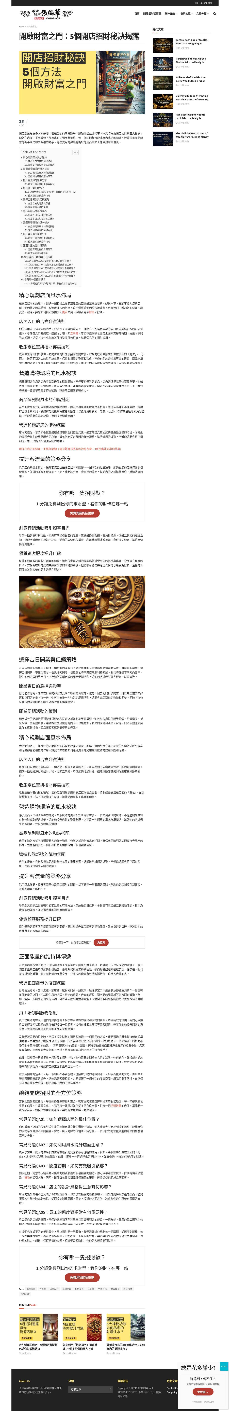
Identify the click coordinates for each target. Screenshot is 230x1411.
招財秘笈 (79, 1289)
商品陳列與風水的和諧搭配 (41, 172)
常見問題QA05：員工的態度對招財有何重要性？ (52, 275)
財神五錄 (170, 13)
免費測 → (203, 1392)
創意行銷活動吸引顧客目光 (41, 184)
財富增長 (115, 1289)
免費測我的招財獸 (82, 513)
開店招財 (127, 1289)
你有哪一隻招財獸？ (33, 188)
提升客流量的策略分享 (35, 180)
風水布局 (25, 1294)
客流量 (42, 1289)
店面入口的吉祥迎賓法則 (40, 161)
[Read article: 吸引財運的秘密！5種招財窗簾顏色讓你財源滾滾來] (38, 1327)
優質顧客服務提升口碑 (39, 195)
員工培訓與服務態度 (38, 253)
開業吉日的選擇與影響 (39, 203)
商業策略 (31, 1289)
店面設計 (54, 1289)
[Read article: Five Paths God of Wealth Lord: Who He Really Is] (163, 120)
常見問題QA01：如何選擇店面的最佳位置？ (50, 260)
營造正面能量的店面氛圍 (40, 249)
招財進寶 (116, 1105)
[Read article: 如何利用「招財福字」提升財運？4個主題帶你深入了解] (82, 1327)
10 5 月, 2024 (114, 1353)
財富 (91, 312)
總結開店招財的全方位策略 (38, 257)
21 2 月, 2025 (70, 1353)
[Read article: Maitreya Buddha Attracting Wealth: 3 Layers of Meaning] (163, 101)
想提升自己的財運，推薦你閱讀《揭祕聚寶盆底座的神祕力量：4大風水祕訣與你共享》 (71, 449)
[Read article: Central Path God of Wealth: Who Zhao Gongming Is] (163, 45)
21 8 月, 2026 (183, 48)
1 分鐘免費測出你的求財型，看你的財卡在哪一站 (52, 191)
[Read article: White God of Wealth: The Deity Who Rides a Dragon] (163, 83)
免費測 (101, 942)
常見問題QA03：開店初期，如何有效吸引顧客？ (52, 268)
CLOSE (224, 1366)
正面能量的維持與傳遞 (35, 245)
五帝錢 (74, 333)
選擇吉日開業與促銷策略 (36, 199)
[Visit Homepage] (49, 13)
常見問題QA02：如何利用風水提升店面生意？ (51, 264)
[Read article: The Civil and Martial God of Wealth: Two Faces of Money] (163, 139)
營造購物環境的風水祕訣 (36, 168)
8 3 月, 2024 (26, 1353)
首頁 (137, 13)
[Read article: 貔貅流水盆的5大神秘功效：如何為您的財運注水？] (126, 1327)
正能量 (91, 1289)
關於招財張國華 (152, 13)
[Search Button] (214, 13)
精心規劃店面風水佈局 (35, 157)
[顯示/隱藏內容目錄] (74, 152)
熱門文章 (185, 13)
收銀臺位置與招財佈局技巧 (41, 164)
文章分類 (201, 13)
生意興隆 (102, 1289)
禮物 (27, 1177)
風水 (65, 312)
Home (21, 26)
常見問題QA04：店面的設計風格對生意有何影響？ (53, 272)
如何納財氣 (32, 26)
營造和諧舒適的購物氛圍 (40, 176)
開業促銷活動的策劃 (38, 207)
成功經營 (66, 1289)
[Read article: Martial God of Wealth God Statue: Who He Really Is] (163, 64)
